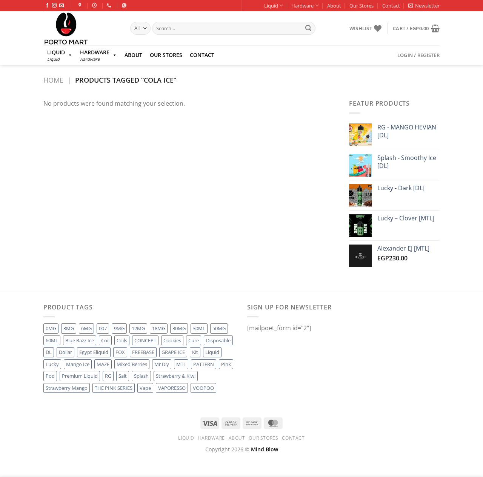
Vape (145, 388)
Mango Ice (77, 364)
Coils (122, 340)
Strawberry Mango (67, 388)
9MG (119, 328)
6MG (86, 328)
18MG (158, 328)
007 (103, 328)
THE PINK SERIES (113, 388)
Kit (195, 352)
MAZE (103, 364)
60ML (52, 340)
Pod (50, 375)
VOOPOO (203, 388)
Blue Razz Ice (79, 340)
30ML (199, 328)
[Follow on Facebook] (47, 5)
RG (108, 375)
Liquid (271, 5)
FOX (120, 352)
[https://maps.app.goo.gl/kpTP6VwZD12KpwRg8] (80, 5)
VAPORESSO (172, 388)
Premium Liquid (80, 375)
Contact (391, 5)
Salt (122, 375)
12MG (138, 328)
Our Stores (361, 5)
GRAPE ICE (173, 352)
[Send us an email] (61, 5)
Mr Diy (161, 364)
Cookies (172, 340)
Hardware (302, 5)
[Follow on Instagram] (54, 5)
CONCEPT (145, 340)
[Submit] (308, 28)
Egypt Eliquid (93, 352)
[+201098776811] (110, 5)
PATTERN (203, 364)
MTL (181, 364)
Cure (193, 340)
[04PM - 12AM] (95, 5)
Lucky (52, 364)
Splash (141, 375)
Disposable (218, 340)
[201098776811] (125, 5)
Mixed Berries (132, 364)
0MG (51, 328)
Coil (105, 340)
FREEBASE (143, 352)
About (334, 5)
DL (49, 352)
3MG (68, 328)
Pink (226, 364)
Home (53, 80)
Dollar (65, 352)
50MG (219, 328)
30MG (179, 328)
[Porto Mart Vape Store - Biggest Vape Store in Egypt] (81, 28)
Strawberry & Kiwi (175, 375)
